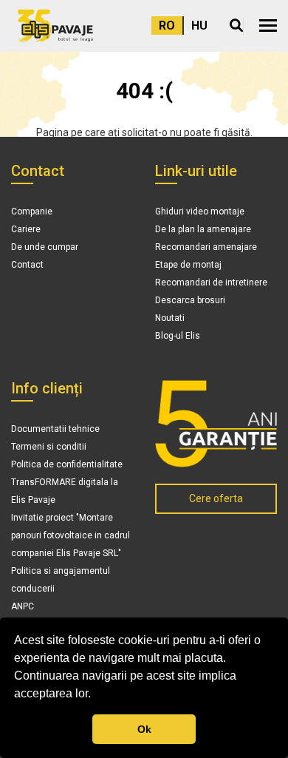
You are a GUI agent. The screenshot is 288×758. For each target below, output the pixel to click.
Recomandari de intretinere (211, 282)
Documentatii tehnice (55, 429)
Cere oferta (216, 498)
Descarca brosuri (190, 300)
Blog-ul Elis (177, 336)
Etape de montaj (188, 265)
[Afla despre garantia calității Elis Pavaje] (216, 423)
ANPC (22, 606)
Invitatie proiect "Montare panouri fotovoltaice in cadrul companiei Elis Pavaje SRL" (70, 535)
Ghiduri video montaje (199, 211)
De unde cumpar (44, 247)
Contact (27, 265)
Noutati (170, 318)
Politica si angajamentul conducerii (60, 580)
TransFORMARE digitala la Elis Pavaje (64, 491)
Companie (31, 211)
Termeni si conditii (48, 446)
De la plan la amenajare (203, 229)
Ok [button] (144, 729)
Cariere (26, 229)
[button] (268, 25)
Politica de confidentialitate (67, 464)
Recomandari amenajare (206, 247)
